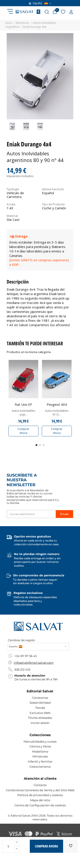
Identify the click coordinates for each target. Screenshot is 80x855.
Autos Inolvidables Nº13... (56, 412)
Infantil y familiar (40, 761)
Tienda (40, 707)
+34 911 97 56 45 (25, 656)
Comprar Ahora (23, 431)
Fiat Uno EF (23, 404)
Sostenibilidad (40, 702)
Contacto (40, 785)
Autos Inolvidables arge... (23, 412)
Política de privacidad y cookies (40, 795)
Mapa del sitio (40, 800)
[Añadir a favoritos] (71, 846)
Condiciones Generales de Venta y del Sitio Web (40, 790)
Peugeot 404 (57, 404)
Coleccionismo (40, 766)
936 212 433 (22, 669)
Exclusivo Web (40, 713)
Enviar (64, 514)
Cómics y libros (40, 746)
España (37, 3)
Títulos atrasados (40, 717)
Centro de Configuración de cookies (40, 805)
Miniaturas (40, 756)
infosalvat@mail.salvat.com (34, 662)
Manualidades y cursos (40, 741)
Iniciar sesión (40, 723)
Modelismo (40, 751)
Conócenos (40, 697)
